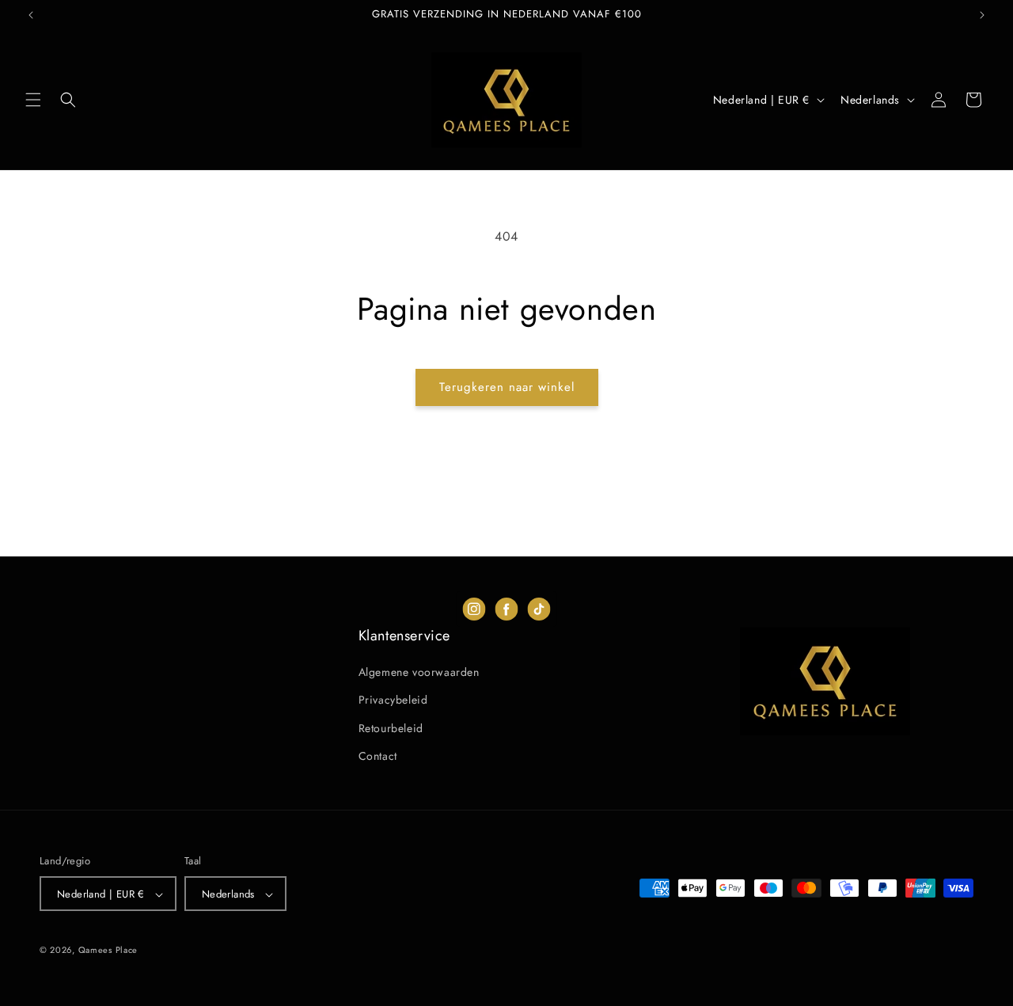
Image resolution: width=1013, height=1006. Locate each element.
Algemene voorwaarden (419, 672)
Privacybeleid (393, 700)
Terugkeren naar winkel (507, 387)
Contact (378, 756)
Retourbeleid (391, 728)
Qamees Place (108, 950)
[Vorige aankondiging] (30, 15)
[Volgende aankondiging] (982, 15)
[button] (33, 99)
